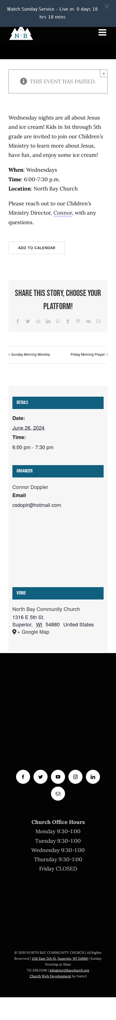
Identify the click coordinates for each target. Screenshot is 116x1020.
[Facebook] (23, 777)
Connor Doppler (30, 486)
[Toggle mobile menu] (103, 32)
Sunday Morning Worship (30, 354)
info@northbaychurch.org (69, 970)
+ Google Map (33, 631)
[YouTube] (58, 777)
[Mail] (58, 794)
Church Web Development (50, 976)
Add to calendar (36, 247)
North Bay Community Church (46, 608)
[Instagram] (75, 777)
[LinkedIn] (93, 777)
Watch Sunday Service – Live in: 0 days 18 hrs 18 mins (52, 13)
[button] (106, 6)
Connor (62, 212)
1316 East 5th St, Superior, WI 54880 (60, 958)
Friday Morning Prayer (88, 354)
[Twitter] (41, 777)
